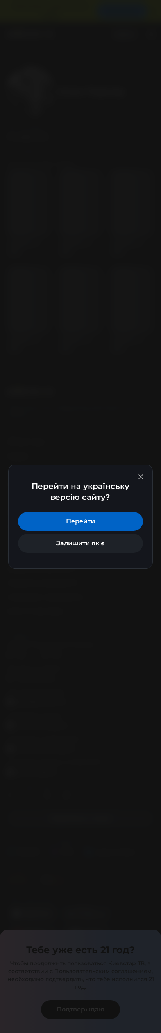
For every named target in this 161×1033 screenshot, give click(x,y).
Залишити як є (80, 543)
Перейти (80, 521)
